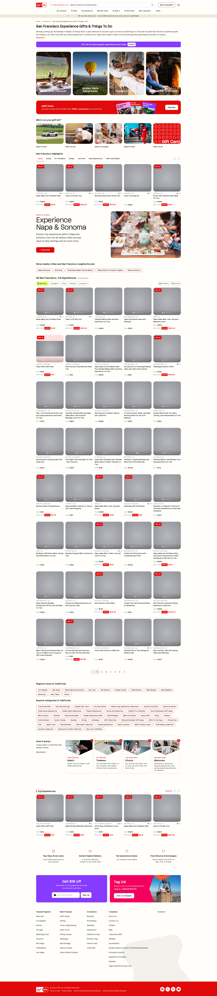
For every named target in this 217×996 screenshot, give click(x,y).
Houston (39, 939)
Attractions (172, 720)
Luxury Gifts (145, 716)
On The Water (60, 159)
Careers (112, 925)
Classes (167, 716)
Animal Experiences (105, 725)
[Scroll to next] (179, 158)
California (46, 21)
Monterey (59, 270)
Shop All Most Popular (69, 952)
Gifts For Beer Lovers (142, 725)
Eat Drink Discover (63, 707)
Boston (39, 925)
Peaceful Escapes (72, 716)
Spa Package (65, 943)
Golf (39, 725)
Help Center (40, 752)
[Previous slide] (68, 16)
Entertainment (43, 720)
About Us (113, 916)
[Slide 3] (78, 312)
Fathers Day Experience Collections (125, 707)
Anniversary (92, 921)
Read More (40, 38)
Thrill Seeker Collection (165, 725)
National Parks (65, 725)
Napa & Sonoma (44, 270)
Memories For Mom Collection (70, 729)
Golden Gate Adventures (71, 711)
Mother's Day (92, 939)
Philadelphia (41, 948)
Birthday (90, 916)
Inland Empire (136, 690)
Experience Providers (117, 957)
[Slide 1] (45, 312)
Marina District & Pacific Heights (110, 270)
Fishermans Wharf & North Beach (80, 270)
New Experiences (95, 159)
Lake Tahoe (55, 694)
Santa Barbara (166, 690)
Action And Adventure (114, 711)
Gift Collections (110, 720)
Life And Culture (100, 707)
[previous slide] (39, 301)
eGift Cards (65, 916)
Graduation (91, 930)
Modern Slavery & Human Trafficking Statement (128, 948)
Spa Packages (112, 716)
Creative (56, 716)
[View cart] (178, 5)
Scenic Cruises (60, 720)
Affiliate (112, 939)
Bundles (74, 720)
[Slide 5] (52, 312)
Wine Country (43, 716)
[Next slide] (149, 16)
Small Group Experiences (47, 711)
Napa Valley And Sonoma (74, 690)
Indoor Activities (169, 707)
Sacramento (105, 690)
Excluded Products (116, 952)
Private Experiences (94, 711)
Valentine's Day (93, 934)
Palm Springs (151, 690)
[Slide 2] (47, 312)
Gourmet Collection (45, 729)
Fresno (67, 694)
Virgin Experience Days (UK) (120, 966)
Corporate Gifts (115, 934)
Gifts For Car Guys (156, 720)
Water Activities (129, 716)
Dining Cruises (66, 934)
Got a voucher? (166, 5)
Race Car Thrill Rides (94, 729)
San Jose (92, 690)
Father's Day (92, 943)
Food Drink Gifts (44, 707)
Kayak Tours (50, 725)
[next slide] (61, 301)
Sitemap (112, 961)
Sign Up (86, 895)
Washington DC (42, 934)
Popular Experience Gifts (93, 716)
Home (38, 21)
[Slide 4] (109, 312)
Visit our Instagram (124, 896)
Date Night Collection (84, 725)
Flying (40, 159)
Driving (71, 159)
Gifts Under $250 (112, 159)
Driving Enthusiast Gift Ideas (132, 720)
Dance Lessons (124, 725)
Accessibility (114, 943)
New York (40, 916)
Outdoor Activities (151, 707)
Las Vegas (40, 952)
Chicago (39, 930)
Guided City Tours (82, 707)
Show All (168, 791)
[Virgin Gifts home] (41, 5)
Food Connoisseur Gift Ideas (161, 711)
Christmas (91, 948)
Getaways (95, 720)
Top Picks (81, 159)
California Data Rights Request (114, 991)
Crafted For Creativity (136, 711)
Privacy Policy (67, 991)
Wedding (90, 925)
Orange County (120, 690)
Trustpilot (161, 912)
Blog (110, 930)
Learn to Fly (64, 930)
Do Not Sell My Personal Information (87, 991)
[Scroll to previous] (175, 158)
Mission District (134, 270)
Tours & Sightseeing (68, 925)
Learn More (132, 16)
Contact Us (113, 921)
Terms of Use (55, 991)
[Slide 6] (54, 312)
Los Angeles (42, 690)
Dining (48, 159)
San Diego (56, 690)
